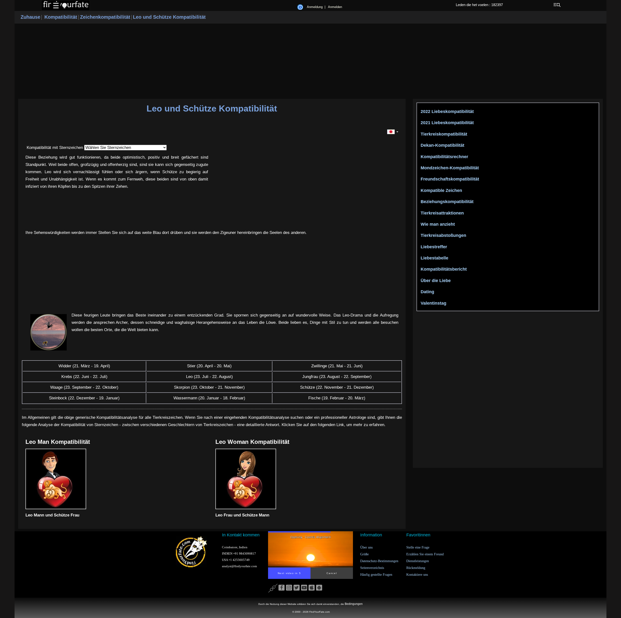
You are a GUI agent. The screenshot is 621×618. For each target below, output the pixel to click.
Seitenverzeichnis (372, 568)
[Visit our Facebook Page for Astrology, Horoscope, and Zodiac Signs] (281, 587)
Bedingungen (354, 604)
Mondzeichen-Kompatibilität (449, 167)
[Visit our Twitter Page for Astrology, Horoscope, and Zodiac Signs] (296, 587)
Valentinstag (432, 303)
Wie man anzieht (437, 224)
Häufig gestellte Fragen (376, 574)
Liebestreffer (433, 246)
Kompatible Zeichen (440, 190)
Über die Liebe (435, 280)
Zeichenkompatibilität (105, 17)
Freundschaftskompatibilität (449, 179)
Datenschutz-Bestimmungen (379, 561)
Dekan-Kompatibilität (441, 145)
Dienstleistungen (417, 561)
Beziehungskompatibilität (446, 201)
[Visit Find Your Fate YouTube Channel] (304, 587)
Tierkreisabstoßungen (442, 235)
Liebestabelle (433, 258)
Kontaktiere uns (417, 574)
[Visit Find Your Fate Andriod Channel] (319, 587)
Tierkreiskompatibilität (443, 134)
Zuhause (30, 17)
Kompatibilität (61, 17)
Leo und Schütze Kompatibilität (169, 17)
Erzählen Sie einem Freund (425, 554)
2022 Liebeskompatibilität (446, 111)
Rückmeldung (415, 568)
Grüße (364, 554)
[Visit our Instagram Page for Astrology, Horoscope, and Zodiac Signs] (289, 587)
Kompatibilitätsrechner (443, 156)
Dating (426, 291)
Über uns (366, 547)
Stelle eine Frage (417, 547)
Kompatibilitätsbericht (443, 269)
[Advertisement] (310, 61)
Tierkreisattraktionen (441, 213)
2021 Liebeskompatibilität (446, 122)
